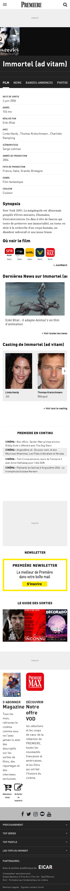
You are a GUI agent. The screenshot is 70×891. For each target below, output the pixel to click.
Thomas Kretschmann (34, 133)
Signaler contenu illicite (32, 887)
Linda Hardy (10, 133)
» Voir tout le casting (55, 408)
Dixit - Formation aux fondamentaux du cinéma (25, 880)
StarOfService (47, 876)
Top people (10, 842)
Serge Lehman (12, 149)
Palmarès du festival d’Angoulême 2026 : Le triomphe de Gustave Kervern (34, 469)
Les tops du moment (15, 850)
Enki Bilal (9, 122)
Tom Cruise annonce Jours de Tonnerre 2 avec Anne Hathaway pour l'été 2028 (33, 460)
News (17, 82)
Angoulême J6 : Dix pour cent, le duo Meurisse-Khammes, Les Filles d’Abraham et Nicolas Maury (34, 452)
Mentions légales (11, 887)
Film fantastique (13, 182)
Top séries (9, 833)
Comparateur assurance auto (17, 873)
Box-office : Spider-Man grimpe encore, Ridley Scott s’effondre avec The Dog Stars (32, 443)
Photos (62, 82)
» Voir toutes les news (54, 333)
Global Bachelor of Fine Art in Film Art (21, 876)
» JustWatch (60, 265)
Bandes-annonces (39, 82)
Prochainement (13, 824)
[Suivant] (64, 371)
